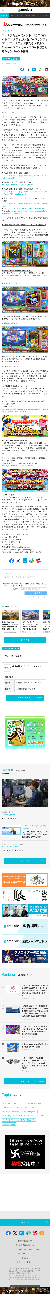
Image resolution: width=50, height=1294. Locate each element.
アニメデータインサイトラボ (32, 1103)
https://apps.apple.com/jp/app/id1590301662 (26, 208)
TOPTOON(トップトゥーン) (12, 1108)
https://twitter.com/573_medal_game (17, 184)
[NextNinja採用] (25, 1152)
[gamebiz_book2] (25, 732)
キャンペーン (7, 31)
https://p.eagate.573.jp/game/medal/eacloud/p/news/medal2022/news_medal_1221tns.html (25, 410)
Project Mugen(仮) (30, 1112)
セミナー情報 (42, 15)
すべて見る (25, 640)
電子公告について (25, 1253)
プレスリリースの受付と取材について (25, 1249)
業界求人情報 (30, 15)
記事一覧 (4, 15)
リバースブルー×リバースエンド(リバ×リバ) (18, 1116)
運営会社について (25, 1241)
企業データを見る (25, 697)
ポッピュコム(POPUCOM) (11, 1112)
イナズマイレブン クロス (11, 1103)
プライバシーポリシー (25, 1262)
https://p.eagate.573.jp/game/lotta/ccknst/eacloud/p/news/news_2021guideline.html (24, 192)
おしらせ (25, 1258)
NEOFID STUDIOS (9, 1124)
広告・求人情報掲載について (25, 1245)
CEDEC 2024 (29, 1108)
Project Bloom (42, 1116)
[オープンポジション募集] (25, 24)
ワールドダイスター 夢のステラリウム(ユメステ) (19, 1120)
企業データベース (16, 15)
